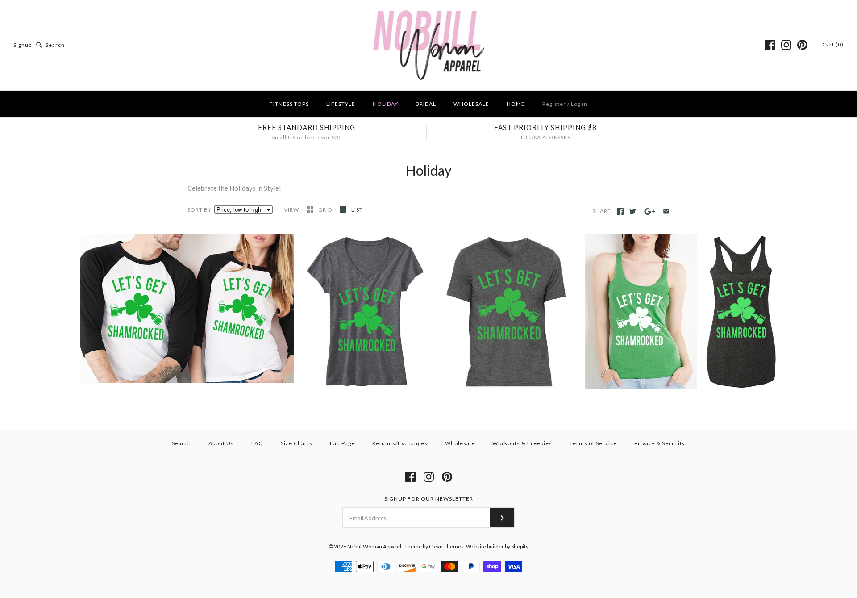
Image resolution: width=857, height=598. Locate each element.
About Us (221, 443)
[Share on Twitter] (632, 211)
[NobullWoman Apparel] (428, 14)
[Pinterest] (802, 45)
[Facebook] (770, 45)
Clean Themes (446, 546)
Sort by (199, 209)
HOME (516, 103)
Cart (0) (833, 44)
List (357, 209)
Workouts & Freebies (522, 443)
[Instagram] (786, 45)
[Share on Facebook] (620, 211)
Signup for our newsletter (428, 498)
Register (554, 103)
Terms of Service (593, 443)
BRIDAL (426, 103)
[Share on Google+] (649, 211)
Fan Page (342, 443)
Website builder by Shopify (497, 546)
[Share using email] (666, 211)
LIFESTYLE (340, 103)
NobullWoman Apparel (374, 546)
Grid (325, 209)
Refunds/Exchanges (400, 443)
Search (181, 443)
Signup (22, 45)
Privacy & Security (659, 443)
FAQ (257, 443)
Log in (579, 103)
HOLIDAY (385, 103)
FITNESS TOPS (289, 103)
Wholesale (460, 443)
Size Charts (296, 443)
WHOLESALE (471, 103)
